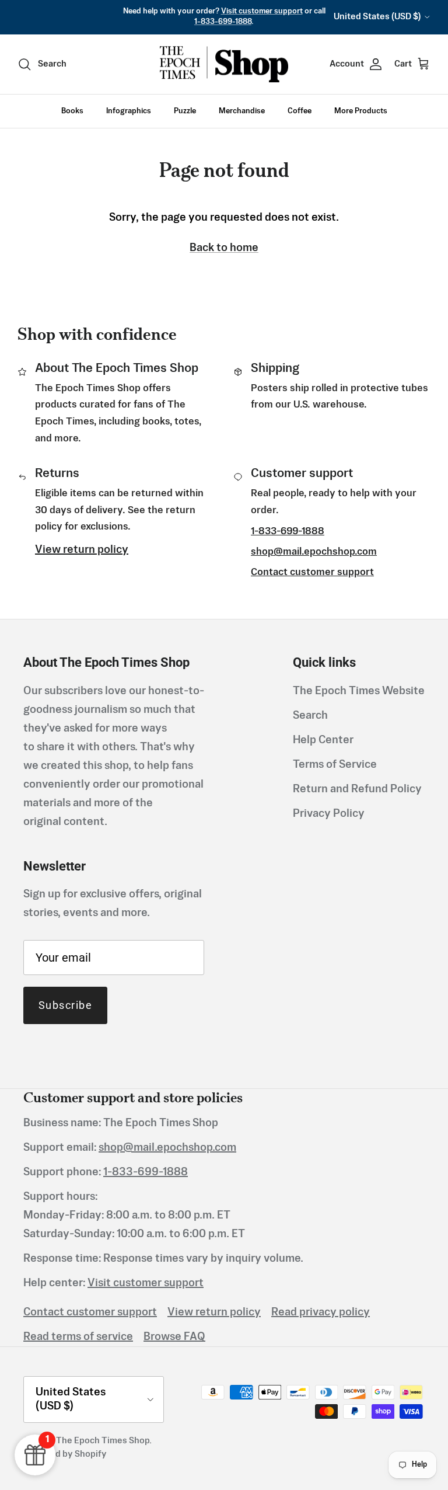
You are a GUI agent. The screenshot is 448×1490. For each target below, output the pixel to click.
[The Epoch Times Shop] (224, 64)
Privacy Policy (329, 814)
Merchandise (242, 111)
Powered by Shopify (65, 1454)
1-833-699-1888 (222, 22)
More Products (360, 111)
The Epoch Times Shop (102, 1440)
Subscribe (65, 1005)
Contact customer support (312, 572)
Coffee (300, 111)
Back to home (224, 248)
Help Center (323, 740)
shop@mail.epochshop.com (314, 552)
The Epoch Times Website (359, 691)
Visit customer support (262, 11)
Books (72, 111)
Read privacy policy (320, 1312)
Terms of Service (335, 765)
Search (310, 716)
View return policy (81, 550)
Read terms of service (78, 1337)
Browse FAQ (174, 1337)
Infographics (128, 111)
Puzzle (185, 111)
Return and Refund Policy (357, 789)
